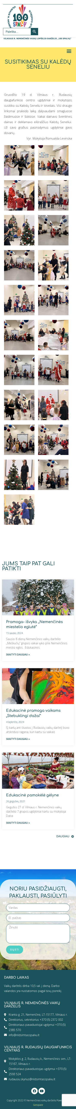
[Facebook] (34, 1091)
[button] (69, 51)
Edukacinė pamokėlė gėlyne (32, 795)
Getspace (38, 1105)
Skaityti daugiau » (18, 654)
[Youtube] (42, 1091)
